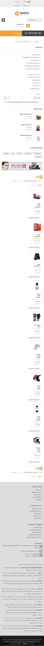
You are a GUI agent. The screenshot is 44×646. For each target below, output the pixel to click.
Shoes (4, 626)
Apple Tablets (33, 607)
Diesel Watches (34, 612)
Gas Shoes (9, 628)
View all (40, 570)
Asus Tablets (25, 607)
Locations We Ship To (34, 535)
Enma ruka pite (37, 235)
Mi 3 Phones (34, 570)
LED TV (20, 599)
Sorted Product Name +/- (30, 181)
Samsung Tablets (27, 604)
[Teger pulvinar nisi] (38, 117)
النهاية (39, 185)
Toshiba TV (37, 597)
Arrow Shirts (19, 620)
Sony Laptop (5, 591)
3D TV (36, 599)
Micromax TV (13, 599)
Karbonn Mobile (37, 575)
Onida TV (30, 597)
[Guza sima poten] (37, 286)
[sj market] (22, 13)
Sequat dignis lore (26, 135)
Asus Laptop (20, 591)
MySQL (6, 153)
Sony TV (4, 597)
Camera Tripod (27, 583)
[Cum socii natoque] (37, 196)
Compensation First (35, 511)
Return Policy (37, 516)
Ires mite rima (37, 326)
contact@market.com (31, 551)
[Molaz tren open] (37, 440)
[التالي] (35, 185)
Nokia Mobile (32, 573)
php (13, 153)
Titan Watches (18, 610)
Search (3, 20)
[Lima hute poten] (37, 409)
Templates (38, 153)
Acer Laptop (13, 589)
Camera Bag (35, 583)
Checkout (25, 5)
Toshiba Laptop (29, 591)
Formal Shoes (27, 626)
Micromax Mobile (23, 573)
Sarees (23, 618)
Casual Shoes (10, 626)
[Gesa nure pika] (37, 256)
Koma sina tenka (38, 356)
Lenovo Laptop (32, 589)
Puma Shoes (17, 628)
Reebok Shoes (25, 628)
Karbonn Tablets (16, 607)
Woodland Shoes (34, 628)
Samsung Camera (32, 581)
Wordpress (28, 153)
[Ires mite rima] (37, 317)
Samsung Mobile (12, 573)
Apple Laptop (5, 589)
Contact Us (37, 518)
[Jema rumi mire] (38, 128)
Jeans (9, 618)
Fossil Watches (24, 612)
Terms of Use (37, 495)
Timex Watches (16, 612)
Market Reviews (36, 492)
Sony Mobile (13, 575)
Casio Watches (27, 610)
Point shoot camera (9, 583)
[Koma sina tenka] (37, 347)
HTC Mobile (6, 575)
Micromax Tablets (9, 604)
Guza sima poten (38, 295)
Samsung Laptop (22, 589)
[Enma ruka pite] (37, 227)
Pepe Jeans (12, 620)
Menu (16, 33)
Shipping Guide (36, 532)
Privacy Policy (37, 497)
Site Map (38, 500)
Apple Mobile (21, 575)
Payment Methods (35, 530)
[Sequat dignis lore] (38, 138)
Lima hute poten (38, 418)
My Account (37, 513)
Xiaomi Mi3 (7, 567)
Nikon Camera (6, 581)
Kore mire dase (38, 387)
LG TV (16, 597)
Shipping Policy (36, 509)
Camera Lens (18, 583)
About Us (38, 490)
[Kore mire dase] (37, 378)
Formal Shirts (35, 620)
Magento (38, 157)
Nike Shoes (34, 631)
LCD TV (25, 599)
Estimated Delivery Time (34, 537)
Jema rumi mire (26, 125)
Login (15, 5)
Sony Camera (23, 581)
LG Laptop (37, 591)
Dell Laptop (13, 591)
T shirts (14, 618)
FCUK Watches (10, 610)
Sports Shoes (18, 626)
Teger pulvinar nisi (25, 114)
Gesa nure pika (37, 265)
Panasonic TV (23, 597)
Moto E (5, 573)
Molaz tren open (38, 449)
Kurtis (19, 618)
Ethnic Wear (27, 620)
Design (19, 153)
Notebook (34, 594)
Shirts (5, 618)
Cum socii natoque (37, 205)
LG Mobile (29, 575)
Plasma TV (31, 599)
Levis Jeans (29, 618)
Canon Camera (15, 581)
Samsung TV (11, 597)
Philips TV (6, 599)
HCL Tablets (19, 604)
